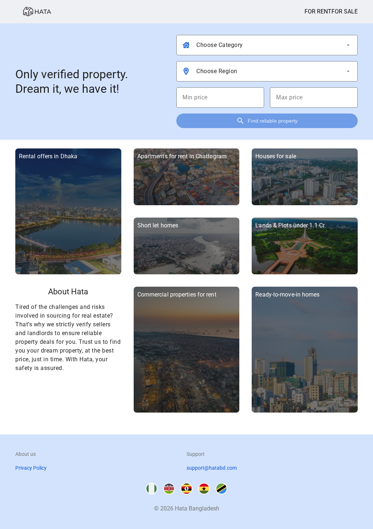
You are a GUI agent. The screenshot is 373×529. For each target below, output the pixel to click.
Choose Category (219, 44)
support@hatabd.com (211, 468)
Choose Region (216, 71)
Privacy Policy (31, 468)
